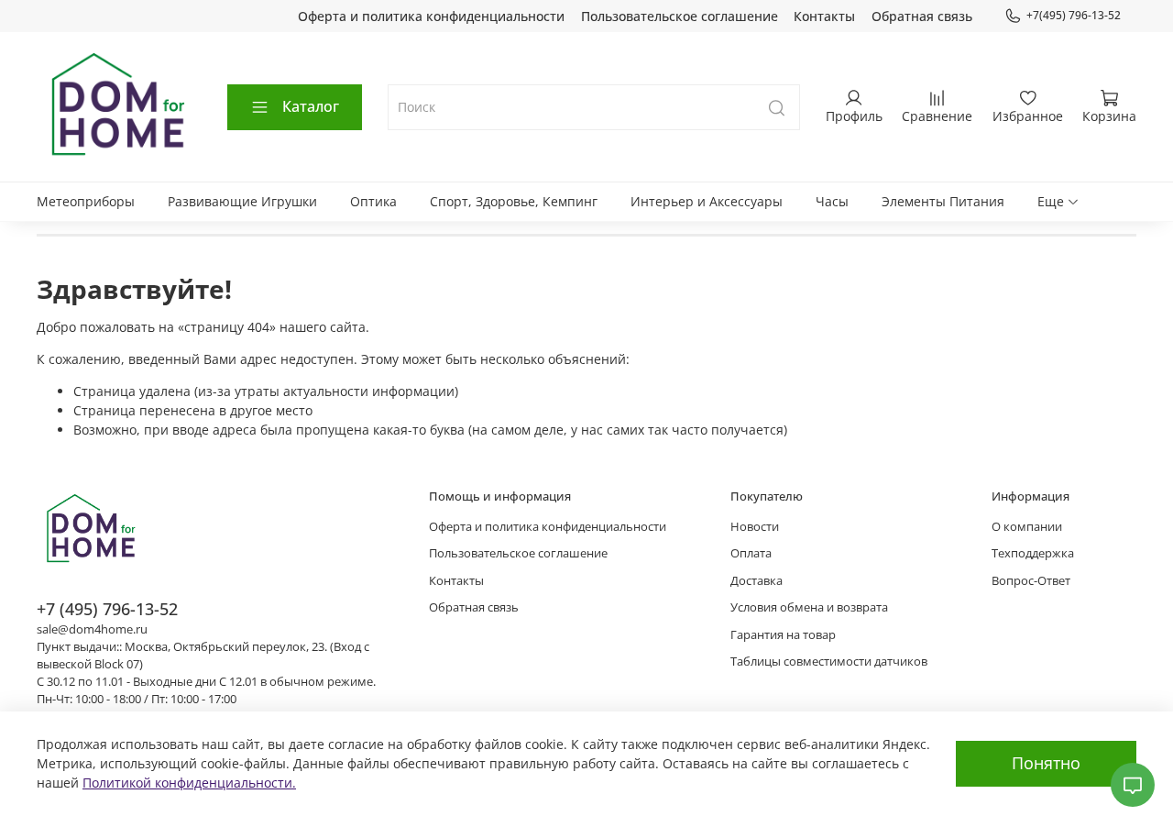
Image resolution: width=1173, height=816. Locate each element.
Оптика (373, 201)
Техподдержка (1033, 553)
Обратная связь (922, 16)
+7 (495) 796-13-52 (107, 609)
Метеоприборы (86, 201)
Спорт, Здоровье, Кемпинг (513, 201)
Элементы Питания (943, 201)
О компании (1027, 527)
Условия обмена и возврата (809, 607)
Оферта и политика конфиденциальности (431, 16)
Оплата (751, 553)
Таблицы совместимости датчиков (828, 661)
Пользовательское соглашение (679, 16)
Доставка (756, 581)
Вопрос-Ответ (1031, 581)
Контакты (824, 16)
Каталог (310, 106)
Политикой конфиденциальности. (189, 782)
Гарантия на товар (783, 635)
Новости (754, 527)
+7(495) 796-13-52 (1073, 15)
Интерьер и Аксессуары (706, 201)
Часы (832, 201)
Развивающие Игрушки (242, 201)
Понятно (1046, 763)
